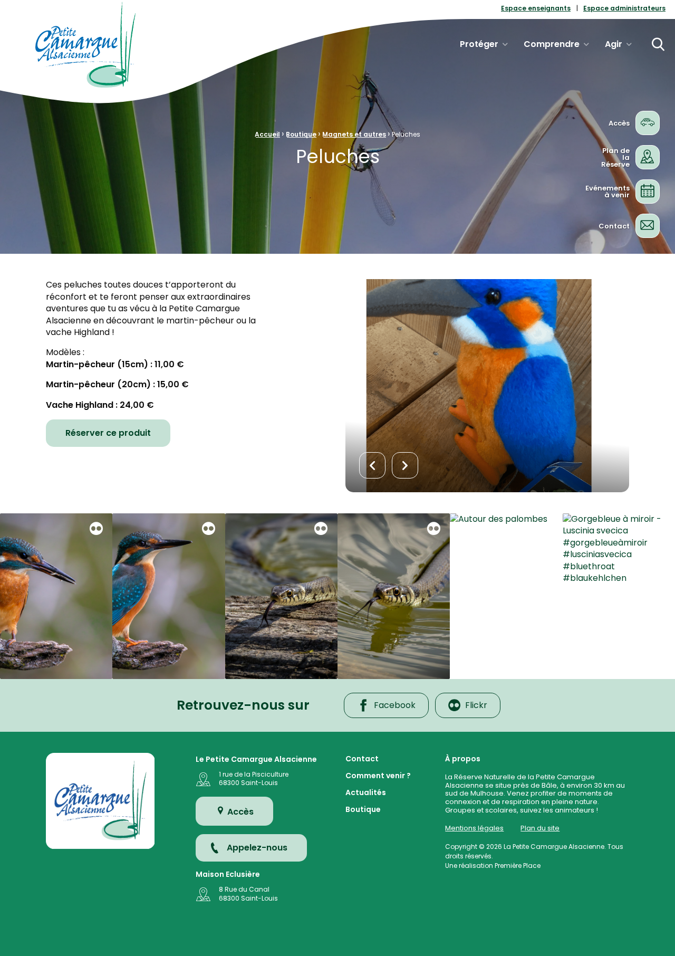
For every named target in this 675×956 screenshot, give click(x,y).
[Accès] (647, 123)
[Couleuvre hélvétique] (281, 596)
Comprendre (552, 44)
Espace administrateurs (624, 8)
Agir (613, 44)
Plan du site (540, 828)
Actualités (365, 793)
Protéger (479, 44)
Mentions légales (474, 828)
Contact (362, 759)
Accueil (267, 134)
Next (405, 465)
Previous (372, 465)
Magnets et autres (354, 134)
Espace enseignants (536, 8)
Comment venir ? (378, 776)
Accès (239, 812)
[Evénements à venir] (647, 191)
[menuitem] (536, 8)
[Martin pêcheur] (56, 596)
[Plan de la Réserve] (647, 157)
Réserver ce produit (108, 433)
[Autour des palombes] (506, 596)
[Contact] (647, 225)
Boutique (301, 134)
